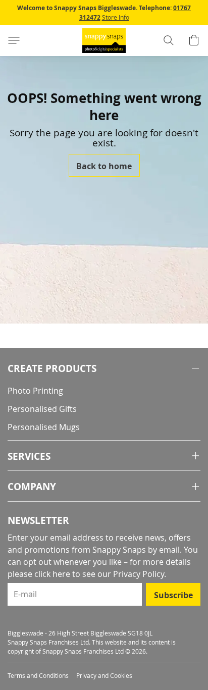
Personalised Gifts (42, 408)
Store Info (115, 17)
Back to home (104, 166)
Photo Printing (35, 390)
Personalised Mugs (44, 427)
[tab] (104, 368)
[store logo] (104, 40)
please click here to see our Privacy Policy (86, 573)
